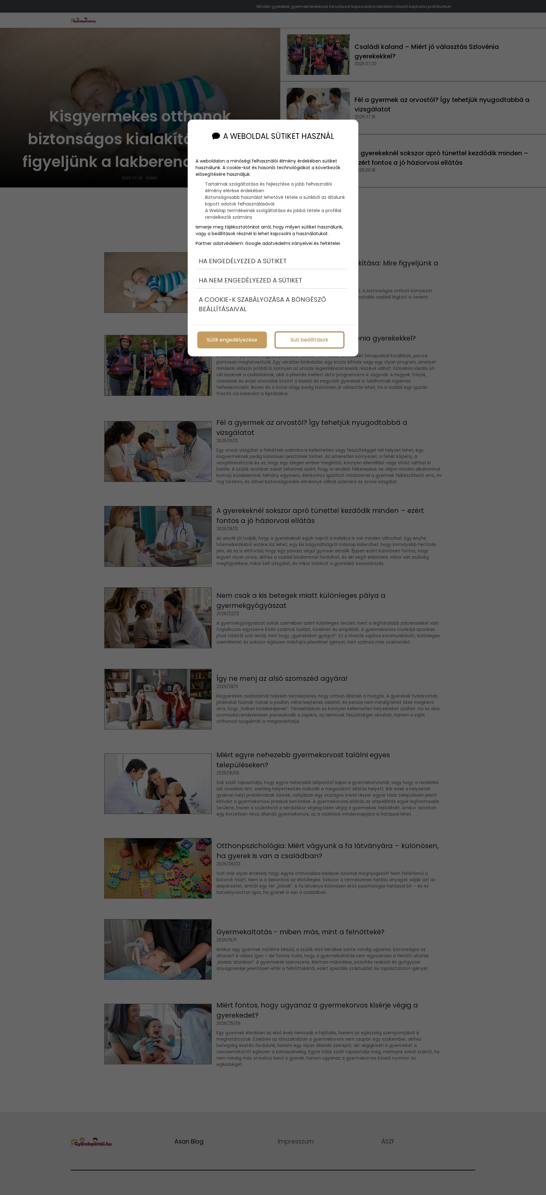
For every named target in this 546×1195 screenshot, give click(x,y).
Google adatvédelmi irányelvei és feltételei (292, 243)
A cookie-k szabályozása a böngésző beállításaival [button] (262, 304)
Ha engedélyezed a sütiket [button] (243, 261)
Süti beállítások (309, 339)
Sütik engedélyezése (232, 339)
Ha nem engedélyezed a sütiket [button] (250, 280)
